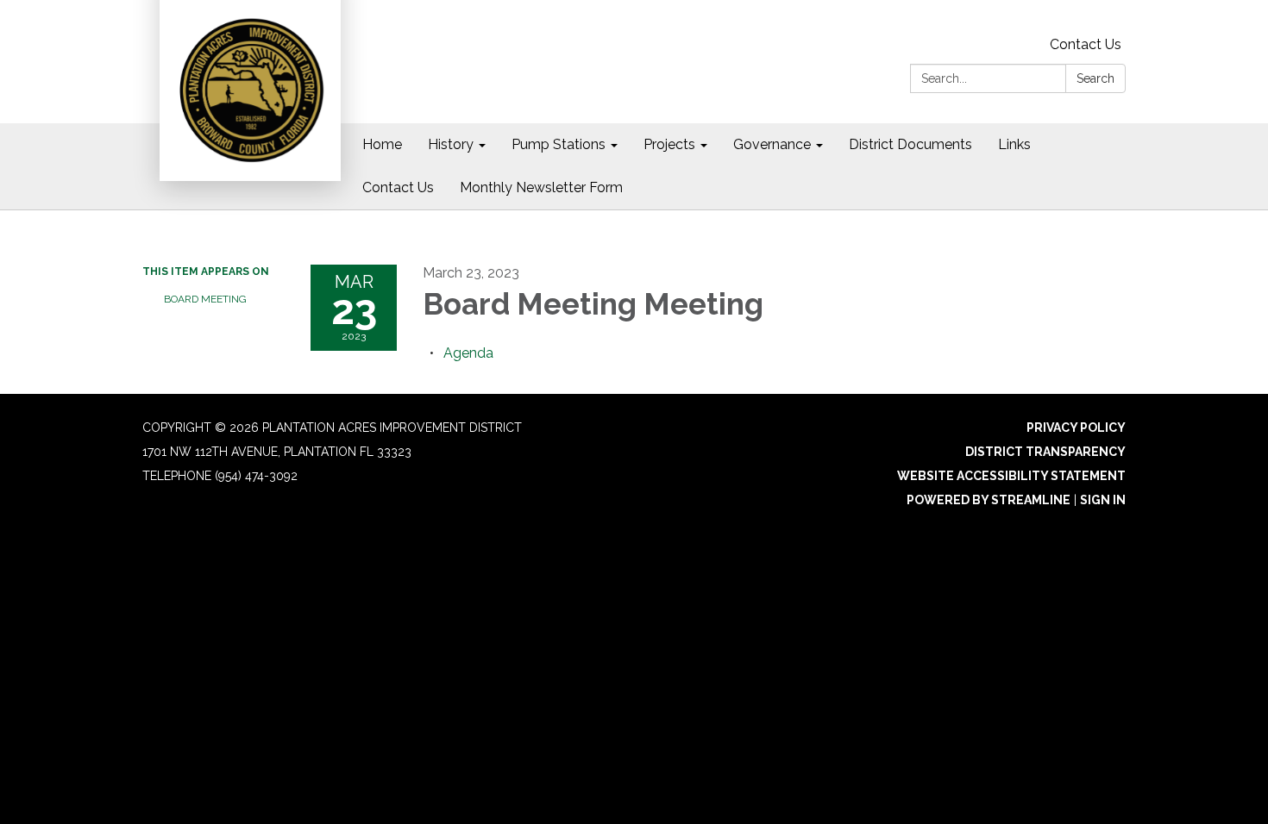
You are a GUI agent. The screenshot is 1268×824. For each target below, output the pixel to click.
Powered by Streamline (988, 500)
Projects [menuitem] (669, 144)
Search (1095, 78)
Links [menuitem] (1014, 144)
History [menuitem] (451, 144)
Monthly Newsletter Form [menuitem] (541, 187)
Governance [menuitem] (772, 144)
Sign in (1103, 500)
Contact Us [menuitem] (398, 187)
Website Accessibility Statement (1011, 476)
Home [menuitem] (382, 144)
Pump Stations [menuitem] (559, 144)
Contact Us (1085, 44)
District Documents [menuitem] (910, 144)
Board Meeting (205, 299)
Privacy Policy (1076, 427)
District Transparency (1045, 452)
